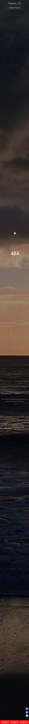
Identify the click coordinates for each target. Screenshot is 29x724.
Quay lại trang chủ (14, 7)
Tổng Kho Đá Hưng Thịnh (17, 401)
